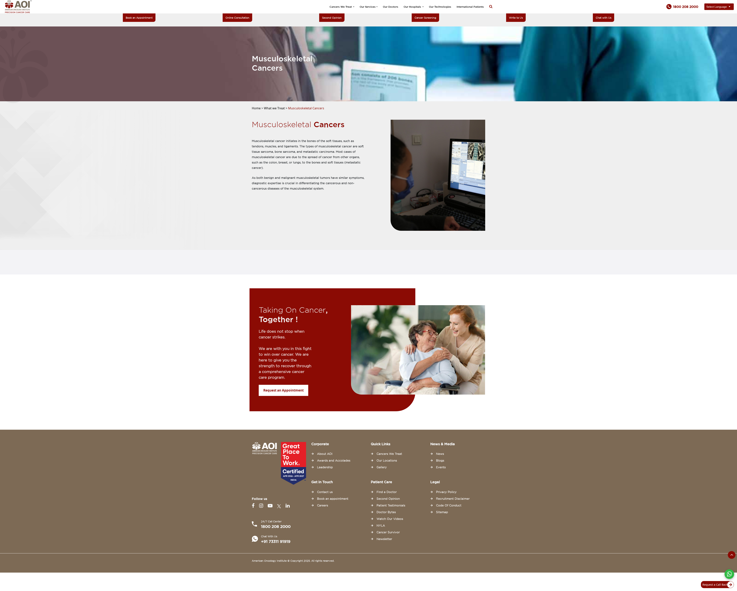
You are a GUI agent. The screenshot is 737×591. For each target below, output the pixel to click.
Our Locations (387, 460)
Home (256, 108)
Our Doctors (390, 6)
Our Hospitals (413, 6)
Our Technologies (440, 6)
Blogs (440, 460)
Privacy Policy (446, 492)
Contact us (325, 492)
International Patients (470, 6)
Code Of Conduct (448, 505)
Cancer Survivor (388, 532)
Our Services (368, 6)
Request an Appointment (283, 390)
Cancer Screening (425, 17)
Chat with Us (603, 17)
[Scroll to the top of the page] (731, 555)
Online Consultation (237, 17)
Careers (322, 505)
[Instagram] (262, 505)
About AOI (324, 453)
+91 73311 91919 (275, 541)
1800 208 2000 (276, 526)
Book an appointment (332, 498)
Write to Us (516, 17)
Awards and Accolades (333, 460)
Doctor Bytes (386, 512)
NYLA (381, 525)
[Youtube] (271, 505)
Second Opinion (332, 17)
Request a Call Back (715, 584)
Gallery (382, 467)
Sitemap (442, 512)
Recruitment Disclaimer (453, 498)
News (440, 453)
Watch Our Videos (390, 518)
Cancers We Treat (341, 6)
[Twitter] (280, 505)
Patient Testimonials (391, 505)
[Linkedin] (288, 505)
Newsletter (384, 539)
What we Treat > (276, 108)
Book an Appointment (139, 17)
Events (441, 467)
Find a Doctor (387, 492)
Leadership (325, 467)
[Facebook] (254, 505)
